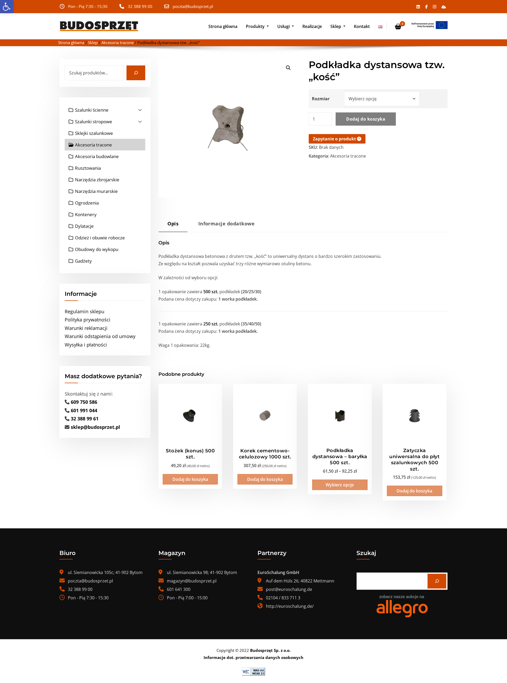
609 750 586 (84, 402)
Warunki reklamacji (86, 328)
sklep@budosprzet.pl (95, 427)
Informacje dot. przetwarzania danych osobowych (253, 657)
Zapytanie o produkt (335, 139)
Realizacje (312, 26)
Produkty (256, 26)
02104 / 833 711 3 (283, 598)
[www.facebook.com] (426, 7)
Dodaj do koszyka (365, 119)
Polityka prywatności (87, 319)
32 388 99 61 (84, 418)
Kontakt (362, 26)
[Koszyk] (398, 26)
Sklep (336, 26)
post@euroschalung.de (289, 589)
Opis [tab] (173, 223)
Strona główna (222, 26)
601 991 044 (84, 410)
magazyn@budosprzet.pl (192, 581)
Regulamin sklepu (84, 311)
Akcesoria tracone (117, 42)
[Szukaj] (135, 72)
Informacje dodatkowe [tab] (226, 223)
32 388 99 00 (140, 6)
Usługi (284, 26)
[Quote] (430, 25)
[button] (6, 6)
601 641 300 (178, 589)
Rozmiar (321, 99)
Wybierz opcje (340, 485)
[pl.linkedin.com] (418, 7)
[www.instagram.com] (434, 7)
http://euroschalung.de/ (290, 606)
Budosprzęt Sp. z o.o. (270, 650)
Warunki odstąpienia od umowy (100, 336)
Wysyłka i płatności (86, 345)
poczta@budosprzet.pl (193, 6)
